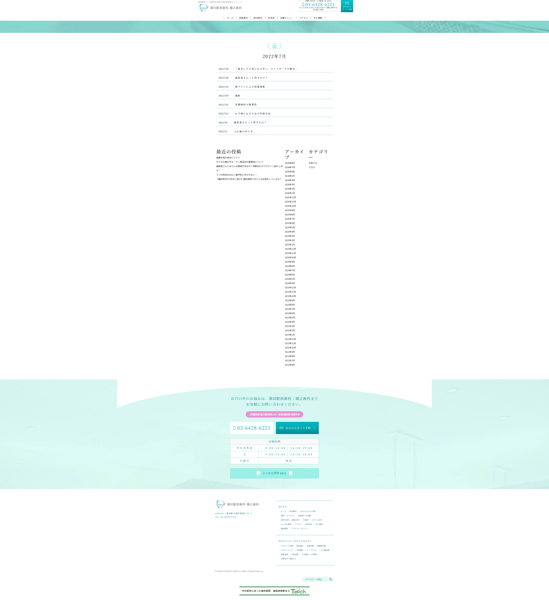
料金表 (271, 18)
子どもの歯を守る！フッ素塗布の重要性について (239, 161)
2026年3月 (290, 184)
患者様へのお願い (305, 515)
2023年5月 (290, 317)
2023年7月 (290, 308)
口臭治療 (294, 554)
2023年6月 (290, 313)
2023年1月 (290, 334)
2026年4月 (290, 180)
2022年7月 (290, 360)
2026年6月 (290, 171)
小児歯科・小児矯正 (309, 554)
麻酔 (238, 95)
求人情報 (318, 18)
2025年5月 (290, 227)
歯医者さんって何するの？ (251, 77)
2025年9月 (290, 210)
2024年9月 (290, 261)
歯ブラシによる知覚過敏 (250, 86)
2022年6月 (290, 364)
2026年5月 (290, 175)
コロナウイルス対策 (307, 511)
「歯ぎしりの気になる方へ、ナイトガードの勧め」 (266, 68)
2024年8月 (290, 265)
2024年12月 (290, 248)
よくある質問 (286, 524)
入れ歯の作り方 (243, 131)
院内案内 (258, 18)
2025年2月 (290, 240)
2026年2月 (290, 188)
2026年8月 (290, 162)
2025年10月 (290, 205)
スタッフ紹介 (317, 520)
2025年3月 (290, 235)
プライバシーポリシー (300, 528)
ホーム (230, 18)
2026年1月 (290, 192)
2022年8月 (290, 356)
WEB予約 (308, 524)
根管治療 (284, 554)
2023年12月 (290, 287)
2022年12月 (290, 338)
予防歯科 (300, 550)
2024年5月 (290, 278)
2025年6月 (290, 223)
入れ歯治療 (325, 550)
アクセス (303, 18)
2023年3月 (290, 326)
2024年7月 (290, 270)
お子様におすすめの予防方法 (253, 113)
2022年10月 (290, 347)
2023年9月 (290, 300)
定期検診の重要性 (246, 104)
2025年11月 (290, 201)
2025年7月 (290, 218)
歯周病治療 (321, 545)
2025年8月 (290, 214)
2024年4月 (290, 283)
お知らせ (313, 162)
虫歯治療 (310, 545)
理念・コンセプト (288, 515)
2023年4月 (290, 321)
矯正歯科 (300, 545)
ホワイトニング (287, 550)
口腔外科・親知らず (288, 558)
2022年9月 (290, 351)
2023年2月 (290, 330)
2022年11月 (290, 343)
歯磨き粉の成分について (228, 157)
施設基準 (284, 528)
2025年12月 (290, 197)
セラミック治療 (287, 545)
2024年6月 (290, 274)
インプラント (312, 550)
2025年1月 (290, 244)
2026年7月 (290, 167)
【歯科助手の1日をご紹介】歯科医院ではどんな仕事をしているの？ (249, 178)
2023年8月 (290, 304)
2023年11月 (290, 291)
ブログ (312, 167)
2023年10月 (290, 295)
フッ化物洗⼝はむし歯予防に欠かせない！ (236, 174)
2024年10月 (290, 257)
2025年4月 (290, 231)
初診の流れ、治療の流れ (290, 520)
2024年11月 (290, 253)
